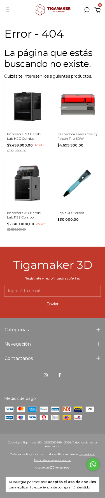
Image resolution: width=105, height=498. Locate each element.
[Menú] (8, 10)
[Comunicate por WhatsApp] (93, 464)
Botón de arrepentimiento (52, 460)
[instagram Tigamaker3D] (45, 375)
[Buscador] (86, 10)
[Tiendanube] (52, 468)
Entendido (81, 487)
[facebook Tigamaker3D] (59, 375)
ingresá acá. (87, 454)
